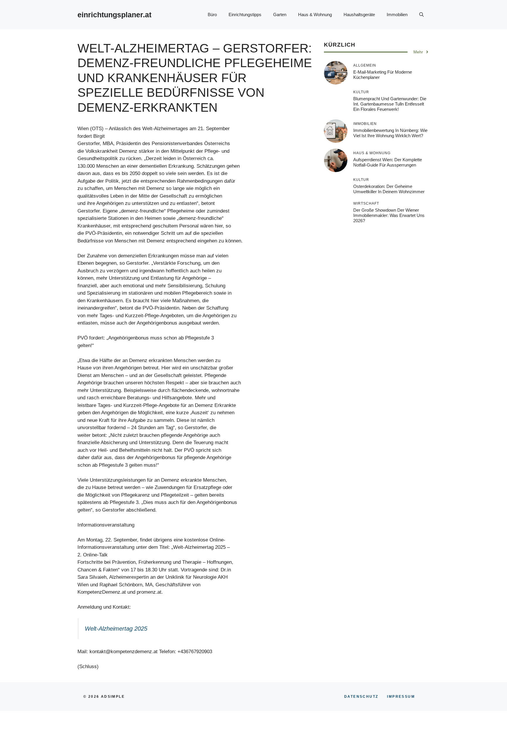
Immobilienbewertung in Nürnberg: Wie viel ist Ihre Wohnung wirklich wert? (390, 133)
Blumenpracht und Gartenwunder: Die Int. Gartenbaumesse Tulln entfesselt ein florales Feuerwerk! (389, 104)
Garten (279, 14)
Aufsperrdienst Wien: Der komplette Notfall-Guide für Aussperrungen (387, 162)
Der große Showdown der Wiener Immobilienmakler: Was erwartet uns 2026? (389, 215)
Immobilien (397, 14)
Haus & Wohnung (315, 14)
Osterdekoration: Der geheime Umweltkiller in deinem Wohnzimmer (389, 189)
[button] (421, 14)
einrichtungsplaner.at (114, 15)
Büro (212, 14)
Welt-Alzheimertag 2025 (116, 628)
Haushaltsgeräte (359, 14)
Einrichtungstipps (245, 14)
